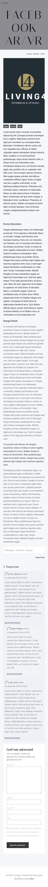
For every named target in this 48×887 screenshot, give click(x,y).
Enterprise (20, 550)
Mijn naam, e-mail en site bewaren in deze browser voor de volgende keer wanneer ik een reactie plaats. (24, 832)
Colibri (31, 878)
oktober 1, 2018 (39, 53)
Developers (10, 550)
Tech (20, 126)
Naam (10, 797)
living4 (29, 53)
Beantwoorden (12, 623)
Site (9, 818)
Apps (6, 126)
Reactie (11, 765)
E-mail (10, 807)
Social (13, 126)
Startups (29, 550)
